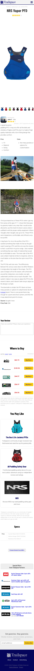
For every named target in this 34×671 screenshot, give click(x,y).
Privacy (21, 667)
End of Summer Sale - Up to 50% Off (21, 607)
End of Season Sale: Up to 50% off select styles (20, 574)
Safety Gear (14, 6)
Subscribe (29, 643)
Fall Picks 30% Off (17, 594)
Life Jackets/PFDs (23, 6)
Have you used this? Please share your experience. (16, 324)
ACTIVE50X (20, 616)
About (9, 660)
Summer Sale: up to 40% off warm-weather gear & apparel (20, 580)
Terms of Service (13, 667)
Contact (15, 660)
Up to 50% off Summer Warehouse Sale (18, 600)
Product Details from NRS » (17, 550)
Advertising (23, 660)
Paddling (8, 6)
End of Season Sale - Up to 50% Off (21, 587)
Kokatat (3, 292)
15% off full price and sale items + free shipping (21, 613)
